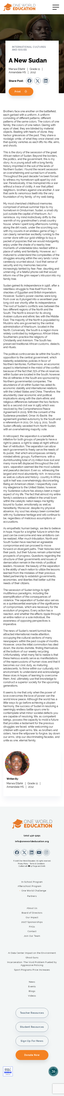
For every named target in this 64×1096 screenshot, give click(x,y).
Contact (32, 931)
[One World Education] (23, 7)
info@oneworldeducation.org (32, 841)
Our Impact (32, 917)
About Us (32, 908)
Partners (32, 896)
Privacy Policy (23, 864)
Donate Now (32, 1055)
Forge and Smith (39, 866)
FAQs (32, 926)
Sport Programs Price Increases (32, 970)
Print (18, 91)
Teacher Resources (32, 1013)
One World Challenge (33, 890)
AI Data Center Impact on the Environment (32, 953)
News (32, 982)
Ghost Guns (32, 957)
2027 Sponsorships (32, 922)
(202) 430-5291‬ (32, 835)
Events (32, 986)
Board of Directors (32, 913)
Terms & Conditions (37, 864)
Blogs (32, 991)
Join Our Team (32, 936)
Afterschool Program (30, 886)
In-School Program (32, 882)
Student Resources (32, 1027)
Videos (32, 996)
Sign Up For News (32, 1041)
